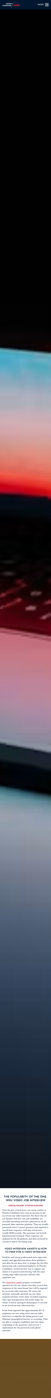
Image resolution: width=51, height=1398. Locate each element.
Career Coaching (16, 1205)
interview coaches (14, 1282)
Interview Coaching (34, 1205)
